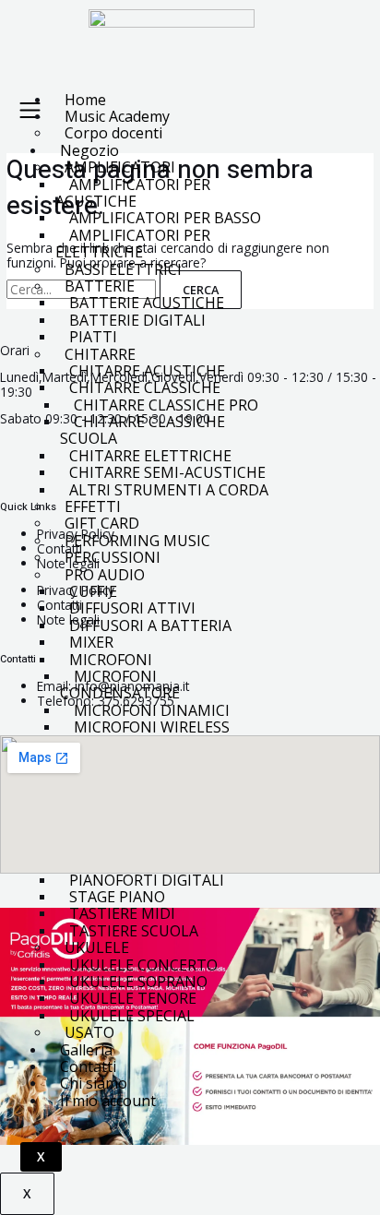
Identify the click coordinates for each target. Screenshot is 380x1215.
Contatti (59, 548)
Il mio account (108, 1100)
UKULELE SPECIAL (132, 1016)
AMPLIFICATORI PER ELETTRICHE (132, 243)
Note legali (68, 563)
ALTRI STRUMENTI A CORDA (168, 490)
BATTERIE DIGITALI (137, 320)
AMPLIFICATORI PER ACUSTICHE (132, 192)
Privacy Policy (75, 533)
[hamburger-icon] (30, 111)
